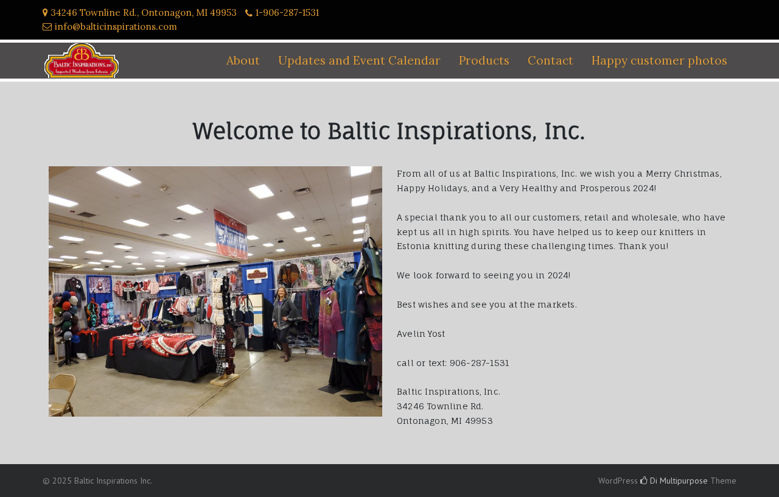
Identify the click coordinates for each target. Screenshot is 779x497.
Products (484, 60)
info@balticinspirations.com (116, 26)
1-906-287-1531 (287, 12)
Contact (550, 60)
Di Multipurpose (678, 480)
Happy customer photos (659, 60)
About (243, 60)
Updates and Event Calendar (359, 60)
